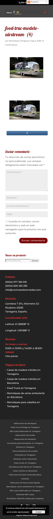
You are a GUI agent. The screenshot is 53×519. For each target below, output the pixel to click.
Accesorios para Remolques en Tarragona (25, 443)
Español (34, 2)
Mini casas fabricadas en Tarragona (25, 431)
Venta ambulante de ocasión (25, 451)
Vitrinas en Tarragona (25, 447)
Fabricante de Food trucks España (25, 483)
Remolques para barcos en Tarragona (25, 467)
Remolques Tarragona (19, 41)
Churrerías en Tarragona (25, 455)
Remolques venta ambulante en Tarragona (25, 487)
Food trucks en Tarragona (25, 463)
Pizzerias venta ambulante (25, 459)
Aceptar (39, 512)
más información (23, 512)
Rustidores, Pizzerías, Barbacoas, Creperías (25, 498)
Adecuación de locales (25, 435)
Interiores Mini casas (25, 494)
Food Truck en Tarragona (21, 388)
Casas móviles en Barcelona (25, 471)
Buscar (35, 261)
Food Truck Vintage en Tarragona (25, 427)
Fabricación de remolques (25, 423)
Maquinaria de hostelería (25, 439)
